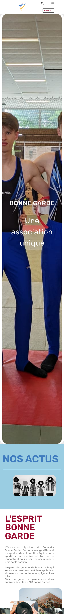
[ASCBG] (21, 7)
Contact (48, 10)
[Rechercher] (42, 3)
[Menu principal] (52, 3)
